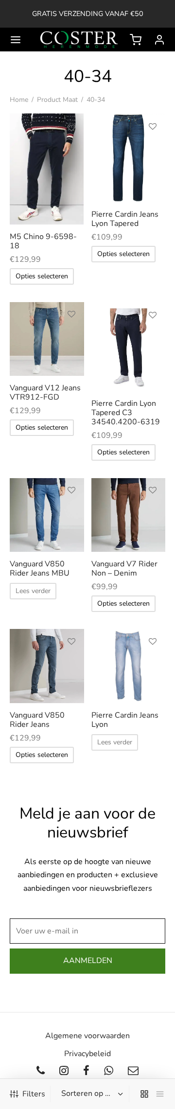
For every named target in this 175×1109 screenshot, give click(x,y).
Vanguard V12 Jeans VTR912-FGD (45, 392)
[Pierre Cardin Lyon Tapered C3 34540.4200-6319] (128, 346)
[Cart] (135, 40)
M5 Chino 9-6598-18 (43, 241)
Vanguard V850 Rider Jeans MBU (40, 569)
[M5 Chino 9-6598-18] (47, 169)
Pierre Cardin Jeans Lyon (124, 720)
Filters (33, 1094)
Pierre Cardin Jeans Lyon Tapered (124, 219)
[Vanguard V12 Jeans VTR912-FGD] (47, 339)
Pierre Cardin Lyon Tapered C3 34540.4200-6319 (125, 412)
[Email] (133, 1072)
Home (19, 99)
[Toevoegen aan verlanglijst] (71, 128)
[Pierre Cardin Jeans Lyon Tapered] (128, 157)
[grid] (144, 1094)
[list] (160, 1094)
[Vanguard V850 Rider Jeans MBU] (47, 515)
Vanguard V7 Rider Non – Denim (124, 569)
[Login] (159, 40)
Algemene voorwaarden (87, 1035)
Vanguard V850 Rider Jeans (37, 720)
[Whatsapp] (108, 1072)
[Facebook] (86, 1072)
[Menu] (15, 39)
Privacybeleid (87, 1053)
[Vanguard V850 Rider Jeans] (47, 666)
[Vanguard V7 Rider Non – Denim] (128, 515)
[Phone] (41, 1072)
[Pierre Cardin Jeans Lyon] (128, 666)
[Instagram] (63, 1072)
